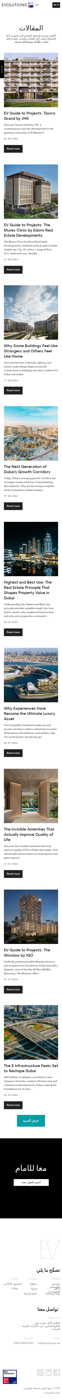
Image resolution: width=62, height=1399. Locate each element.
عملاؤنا (33, 1284)
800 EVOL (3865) (23, 1343)
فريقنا (34, 1288)
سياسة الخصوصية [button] (52, 1393)
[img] (14, 4)
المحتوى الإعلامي (13, 1284)
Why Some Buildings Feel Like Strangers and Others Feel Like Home (30, 351)
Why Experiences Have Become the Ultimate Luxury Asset (29, 714)
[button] (56, 5)
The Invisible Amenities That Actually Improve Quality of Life (29, 835)
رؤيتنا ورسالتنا (53, 1293)
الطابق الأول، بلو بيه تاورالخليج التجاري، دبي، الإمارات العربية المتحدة (41, 1326)
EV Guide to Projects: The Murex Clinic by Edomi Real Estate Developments (28, 230)
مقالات (14, 1288)
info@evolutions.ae (49, 1343)
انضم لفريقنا (30, 1293)
